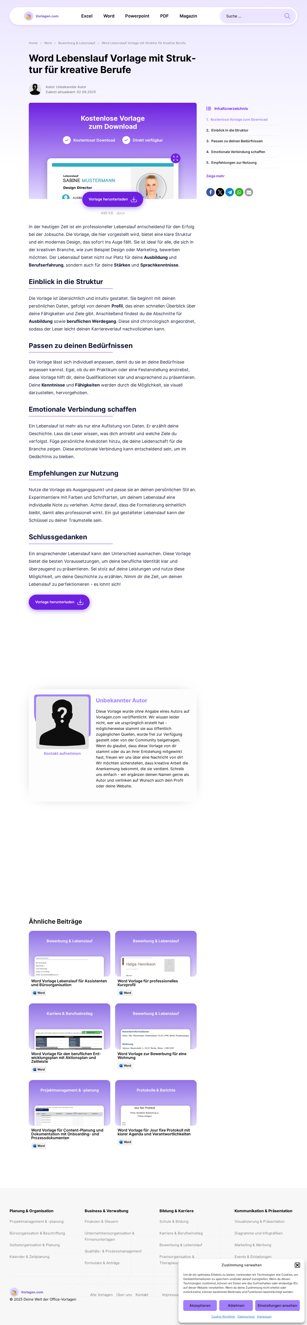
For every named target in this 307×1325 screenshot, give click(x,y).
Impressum (264, 1316)
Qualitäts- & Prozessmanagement (113, 1251)
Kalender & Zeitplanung (29, 1256)
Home (33, 43)
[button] (297, 1265)
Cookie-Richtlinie (223, 1316)
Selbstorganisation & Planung (35, 1245)
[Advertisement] (113, 650)
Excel (87, 15)
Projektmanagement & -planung (37, 1221)
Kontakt (142, 1294)
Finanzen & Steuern (101, 1221)
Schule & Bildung (174, 1221)
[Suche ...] (287, 15)
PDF (164, 15)
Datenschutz (246, 1316)
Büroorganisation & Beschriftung (37, 1233)
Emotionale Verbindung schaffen (238, 152)
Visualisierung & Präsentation (260, 1221)
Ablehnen (236, 1305)
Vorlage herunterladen (108, 199)
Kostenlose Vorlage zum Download (239, 119)
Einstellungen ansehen (277, 1305)
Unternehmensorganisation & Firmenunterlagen (110, 1236)
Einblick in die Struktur (229, 130)
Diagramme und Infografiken (259, 1233)
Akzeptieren (200, 1305)
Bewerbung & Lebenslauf (76, 43)
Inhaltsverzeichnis (231, 108)
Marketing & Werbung (253, 1245)
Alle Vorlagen (101, 1294)
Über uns (124, 1294)
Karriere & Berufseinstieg (181, 1233)
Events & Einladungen (253, 1256)
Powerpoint (137, 15)
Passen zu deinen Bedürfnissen (237, 141)
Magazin (188, 15)
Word (108, 15)
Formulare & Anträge (102, 1263)
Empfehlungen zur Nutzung (234, 162)
